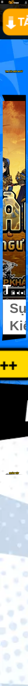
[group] (14, 218)
